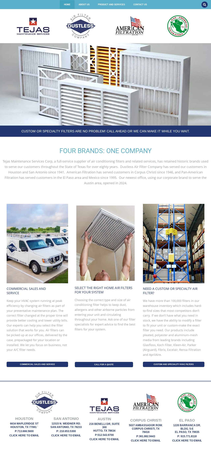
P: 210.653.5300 (66, 431)
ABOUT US (84, 4)
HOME (67, 4)
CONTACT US (140, 4)
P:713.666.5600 (24, 431)
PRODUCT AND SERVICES (111, 4)
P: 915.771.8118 (187, 436)
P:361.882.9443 (145, 436)
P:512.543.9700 (104, 435)
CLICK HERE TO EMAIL (24, 435)
